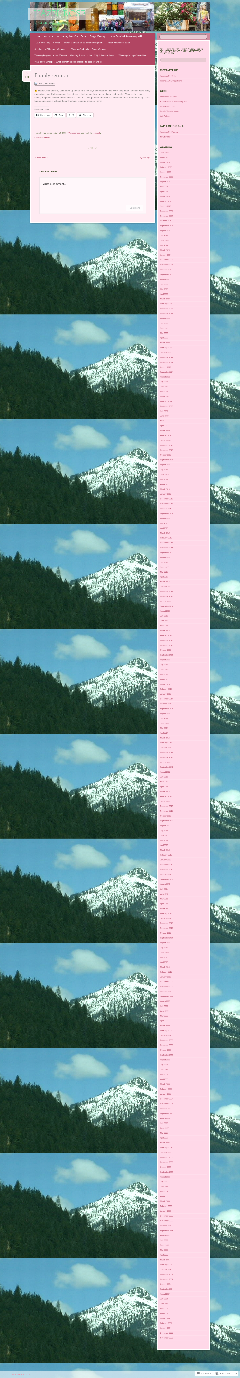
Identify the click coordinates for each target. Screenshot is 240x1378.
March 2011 (164, 909)
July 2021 (164, 382)
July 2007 (164, 1123)
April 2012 (164, 845)
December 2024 (166, 211)
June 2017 (164, 567)
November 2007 (166, 1104)
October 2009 (165, 992)
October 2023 (165, 270)
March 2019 (165, 489)
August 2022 (165, 318)
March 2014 (165, 738)
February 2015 (166, 689)
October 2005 (165, 1226)
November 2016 (166, 596)
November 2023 (166, 265)
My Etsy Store (165, 137)
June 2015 (164, 670)
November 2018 (166, 504)
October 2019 (165, 455)
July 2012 (164, 831)
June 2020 (164, 416)
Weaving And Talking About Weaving (88, 49)
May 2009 (164, 1016)
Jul (27, 74)
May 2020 (164, 421)
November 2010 (166, 928)
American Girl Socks (168, 76)
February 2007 (166, 1148)
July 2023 (164, 284)
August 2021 (165, 377)
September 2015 (166, 655)
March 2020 (165, 431)
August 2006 (165, 1177)
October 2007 (165, 1109)
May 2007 (164, 1133)
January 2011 (165, 918)
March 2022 (165, 343)
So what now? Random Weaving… (50, 49)
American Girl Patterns (169, 132)
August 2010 (165, 943)
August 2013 (165, 772)
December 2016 (166, 592)
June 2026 (164, 152)
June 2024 (164, 240)
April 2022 (164, 338)
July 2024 (164, 235)
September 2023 (166, 274)
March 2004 (165, 1318)
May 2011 (164, 899)
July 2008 (164, 1065)
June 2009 (164, 1011)
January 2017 (165, 587)
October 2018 (165, 509)
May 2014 (164, 728)
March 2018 (165, 533)
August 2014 (165, 713)
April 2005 (164, 1255)
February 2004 (166, 1323)
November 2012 (166, 811)
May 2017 (164, 572)
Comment (134, 207)
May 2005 (164, 1250)
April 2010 (164, 962)
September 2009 (166, 996)
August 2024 (165, 231)
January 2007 (165, 1153)
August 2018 (165, 518)
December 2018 (166, 499)
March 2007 (165, 1143)
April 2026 (164, 157)
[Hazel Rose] (126, 16)
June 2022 (164, 328)
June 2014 (164, 723)
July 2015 (164, 665)
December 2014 (166, 699)
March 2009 (165, 1026)
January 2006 (165, 1211)
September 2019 (166, 460)
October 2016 (165, 601)
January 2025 (165, 206)
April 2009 (164, 1021)
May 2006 (164, 1192)
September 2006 (166, 1172)
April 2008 (164, 1079)
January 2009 (165, 1035)
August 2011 (165, 884)
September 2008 (166, 1055)
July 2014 (164, 718)
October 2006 (165, 1167)
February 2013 (166, 796)
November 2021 (166, 362)
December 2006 (166, 1157)
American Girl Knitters (168, 97)
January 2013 (165, 801)
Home (37, 36)
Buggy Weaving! (97, 36)
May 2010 (164, 957)
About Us (48, 36)
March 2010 (165, 967)
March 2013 (165, 792)
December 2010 (166, 923)
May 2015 (164, 674)
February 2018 (166, 538)
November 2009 (166, 987)
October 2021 (165, 367)
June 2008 (164, 1070)
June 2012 (164, 835)
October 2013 (165, 762)
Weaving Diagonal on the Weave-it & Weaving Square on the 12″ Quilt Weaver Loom (74, 55)
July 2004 (164, 1299)
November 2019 (166, 450)
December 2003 (166, 1333)
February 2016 (166, 635)
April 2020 (164, 426)
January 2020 (165, 440)
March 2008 (165, 1084)
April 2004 (164, 1313)
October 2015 (165, 650)
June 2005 (164, 1245)
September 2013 (166, 767)
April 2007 (164, 1138)
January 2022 (165, 352)
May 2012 (164, 840)
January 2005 (165, 1270)
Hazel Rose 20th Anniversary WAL (126, 36)
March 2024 (165, 250)
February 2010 (166, 972)
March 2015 (165, 684)
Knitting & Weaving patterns (171, 81)
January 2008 (165, 1094)
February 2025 (166, 201)
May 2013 (164, 782)
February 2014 (166, 743)
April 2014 (164, 733)
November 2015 (166, 645)
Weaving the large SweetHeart (133, 55)
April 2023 (164, 294)
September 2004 (166, 1289)
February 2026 (166, 167)
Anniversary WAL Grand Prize (71, 36)
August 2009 (165, 1001)
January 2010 (165, 977)
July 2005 (164, 1240)
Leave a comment (42, 138)
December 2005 (166, 1216)
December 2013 (166, 752)
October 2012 (165, 816)
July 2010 (164, 948)
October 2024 (165, 221)
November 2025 (166, 177)
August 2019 (165, 465)
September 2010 (166, 938)
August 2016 (165, 611)
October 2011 (165, 874)
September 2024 (166, 226)
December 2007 (166, 1099)
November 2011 (166, 870)
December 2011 (166, 865)
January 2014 (165, 748)
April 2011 (164, 904)
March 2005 (165, 1260)
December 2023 (166, 260)
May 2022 (164, 333)
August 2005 (165, 1235)
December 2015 (166, 640)
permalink (96, 133)
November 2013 (166, 757)
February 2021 (166, 401)
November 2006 (166, 1162)
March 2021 (165, 396)
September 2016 (166, 606)
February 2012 (166, 855)
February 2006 (166, 1206)
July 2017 (164, 562)
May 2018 (164, 523)
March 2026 (165, 162)
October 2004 (165, 1284)
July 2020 (164, 411)
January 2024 (165, 255)
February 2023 (166, 304)
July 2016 (164, 616)
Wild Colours (165, 116)
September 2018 (166, 513)
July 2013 (164, 777)
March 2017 (165, 582)
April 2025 (164, 191)
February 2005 (166, 1265)
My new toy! (146, 158)
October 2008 (165, 1050)
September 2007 (166, 1113)
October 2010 (165, 933)
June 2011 (164, 894)
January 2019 (165, 494)
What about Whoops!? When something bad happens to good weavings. (68, 62)
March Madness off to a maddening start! (83, 42)
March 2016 (165, 631)
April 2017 (164, 577)
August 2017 (165, 557)
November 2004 (166, 1279)
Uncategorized (74, 133)
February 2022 (166, 348)
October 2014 (165, 704)
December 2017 (166, 543)
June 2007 (164, 1128)
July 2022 (164, 323)
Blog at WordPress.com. (20, 1374)
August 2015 (165, 660)
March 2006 (165, 1201)
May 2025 (164, 187)
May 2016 (164, 626)
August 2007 (165, 1118)
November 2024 (166, 216)
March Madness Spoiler (118, 42)
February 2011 (166, 913)
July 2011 (164, 889)
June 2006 (164, 1187)
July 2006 (164, 1182)
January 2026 (165, 172)
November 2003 (166, 1338)
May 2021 (164, 392)
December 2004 (166, 1274)
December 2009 (166, 982)
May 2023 (164, 289)
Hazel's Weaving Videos (169, 111)
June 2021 (164, 387)
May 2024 (164, 245)
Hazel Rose (60, 14)
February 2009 (166, 1031)
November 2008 (166, 1045)
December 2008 (166, 1040)
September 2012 (166, 821)
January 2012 (165, 860)
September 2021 (166, 372)
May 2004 (164, 1309)
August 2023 (165, 279)
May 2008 (164, 1074)
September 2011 (166, 879)
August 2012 (165, 826)
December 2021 (166, 357)
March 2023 (165, 299)
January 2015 (165, 694)
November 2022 (166, 313)
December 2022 (166, 309)
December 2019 (166, 445)
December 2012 (166, 806)
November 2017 (166, 548)
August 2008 (165, 1060)
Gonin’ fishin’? (40, 158)
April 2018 (164, 528)
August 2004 (165, 1294)
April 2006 (164, 1196)
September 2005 (166, 1231)
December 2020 (166, 406)
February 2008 (166, 1089)
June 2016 (164, 621)
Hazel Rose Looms (167, 106)
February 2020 (166, 435)
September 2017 (166, 552)
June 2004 (164, 1304)
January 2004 (165, 1328)
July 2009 (164, 1006)
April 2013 (164, 787)
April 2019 (164, 484)
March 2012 (165, 850)
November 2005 (166, 1221)
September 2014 (166, 709)
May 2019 (164, 479)
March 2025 (165, 196)
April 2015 (164, 679)
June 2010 (164, 952)
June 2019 (164, 474)
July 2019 (164, 470)
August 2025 (165, 182)
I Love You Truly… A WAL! (47, 42)
